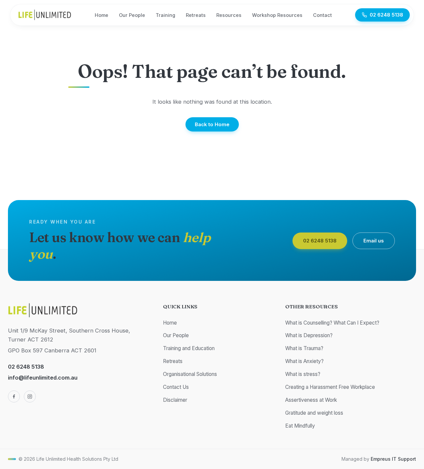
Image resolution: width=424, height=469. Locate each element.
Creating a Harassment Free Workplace (330, 387)
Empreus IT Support (393, 459)
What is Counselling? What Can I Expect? (332, 323)
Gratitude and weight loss (314, 413)
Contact (322, 15)
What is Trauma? (304, 348)
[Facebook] (14, 396)
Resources (228, 15)
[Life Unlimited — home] (44, 15)
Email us (373, 240)
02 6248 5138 (386, 15)
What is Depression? (309, 335)
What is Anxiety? (304, 361)
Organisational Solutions (190, 374)
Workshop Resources (277, 15)
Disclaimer (175, 400)
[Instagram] (30, 396)
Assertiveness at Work (311, 400)
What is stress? (302, 374)
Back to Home (212, 124)
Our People (132, 15)
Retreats (196, 15)
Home (101, 15)
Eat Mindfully (300, 426)
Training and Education (189, 348)
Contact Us (176, 387)
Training (165, 15)
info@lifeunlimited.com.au (43, 377)
